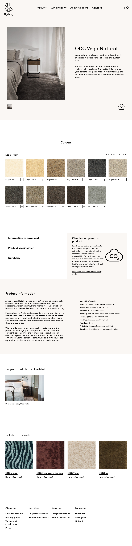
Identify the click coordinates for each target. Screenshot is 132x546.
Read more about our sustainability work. (87, 272)
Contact (97, 7)
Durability (14, 257)
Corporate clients (38, 513)
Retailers (34, 508)
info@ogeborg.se (61, 513)
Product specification (21, 247)
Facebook (80, 513)
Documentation (14, 513)
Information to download (23, 237)
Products (41, 7)
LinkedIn (79, 521)
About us (10, 508)
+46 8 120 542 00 (61, 517)
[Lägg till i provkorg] (22, 180)
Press (8, 528)
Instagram (80, 517)
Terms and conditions (11, 523)
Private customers (39, 517)
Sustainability (59, 7)
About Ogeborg (79, 7)
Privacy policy (12, 517)
